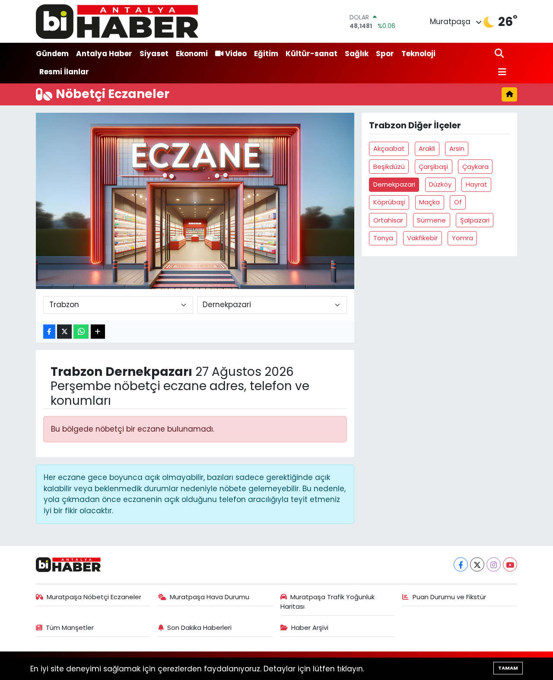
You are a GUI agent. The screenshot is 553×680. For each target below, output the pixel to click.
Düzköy (440, 184)
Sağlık (357, 53)
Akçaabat (389, 148)
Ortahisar (388, 220)
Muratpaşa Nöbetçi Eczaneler (94, 596)
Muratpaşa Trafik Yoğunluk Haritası (327, 601)
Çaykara (475, 166)
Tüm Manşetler (70, 627)
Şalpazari (474, 220)
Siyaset (154, 53)
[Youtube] (510, 564)
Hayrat (476, 184)
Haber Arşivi (309, 627)
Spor (385, 53)
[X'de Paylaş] (64, 331)
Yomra (462, 237)
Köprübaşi (389, 202)
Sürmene (431, 220)
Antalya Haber (104, 53)
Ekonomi (192, 53)
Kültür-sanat (311, 53)
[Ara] (500, 53)
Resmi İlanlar (64, 72)
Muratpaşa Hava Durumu (209, 596)
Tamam (508, 667)
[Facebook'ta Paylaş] (49, 331)
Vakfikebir (422, 237)
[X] (477, 564)
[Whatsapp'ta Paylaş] (81, 331)
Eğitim (266, 53)
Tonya (383, 237)
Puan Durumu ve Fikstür (449, 596)
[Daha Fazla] (98, 331)
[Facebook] (461, 564)
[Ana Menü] (501, 72)
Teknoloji (418, 53)
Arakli (427, 148)
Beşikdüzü (389, 166)
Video (236, 53)
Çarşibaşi (433, 166)
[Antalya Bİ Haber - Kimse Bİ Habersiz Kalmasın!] (117, 21)
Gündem (52, 53)
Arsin (456, 148)
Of (458, 202)
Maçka (429, 202)
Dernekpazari (394, 184)
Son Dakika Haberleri (199, 627)
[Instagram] (493, 564)
